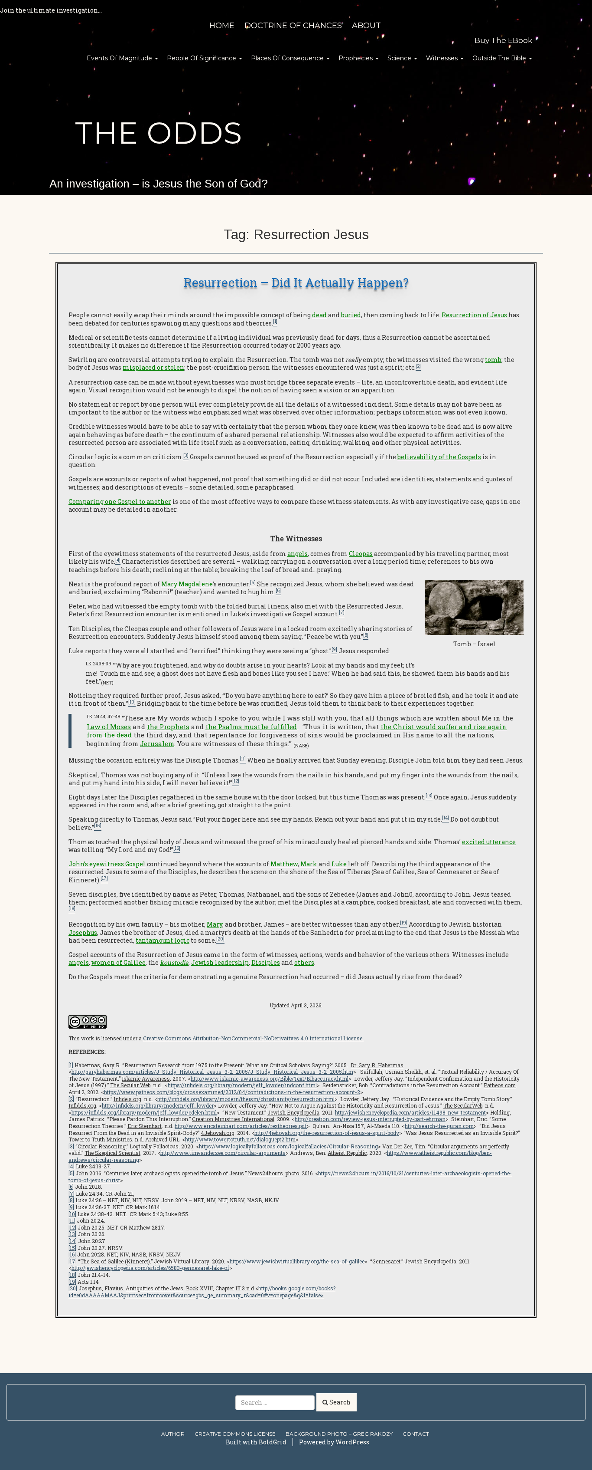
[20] (72, 1288)
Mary (214, 924)
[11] (71, 1220)
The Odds (158, 133)
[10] (72, 1213)
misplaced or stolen (153, 367)
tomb (493, 359)
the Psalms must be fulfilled (251, 726)
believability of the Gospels (439, 457)
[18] (72, 1274)
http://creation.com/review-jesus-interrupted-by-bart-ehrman (370, 1118)
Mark (308, 864)
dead (319, 315)
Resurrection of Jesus (474, 315)
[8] (71, 1200)
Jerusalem (157, 743)
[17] (72, 1261)
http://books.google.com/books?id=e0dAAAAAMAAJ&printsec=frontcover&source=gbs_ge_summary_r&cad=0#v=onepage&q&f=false (201, 1292)
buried (351, 315)
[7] (71, 1193)
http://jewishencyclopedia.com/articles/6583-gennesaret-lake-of (150, 1267)
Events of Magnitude (120, 58)
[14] (72, 1240)
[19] (72, 1281)
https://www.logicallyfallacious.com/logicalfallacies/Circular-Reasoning (288, 1146)
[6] (71, 1186)
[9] (71, 1207)
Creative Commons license (235, 1434)
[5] (71, 1173)
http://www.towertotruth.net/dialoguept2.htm (240, 1139)
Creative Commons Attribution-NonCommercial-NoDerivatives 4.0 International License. (253, 1038)
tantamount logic (162, 940)
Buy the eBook (503, 40)
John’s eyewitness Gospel (107, 864)
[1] (70, 1065)
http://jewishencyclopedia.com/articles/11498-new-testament (410, 1112)
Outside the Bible (500, 58)
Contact (416, 1434)
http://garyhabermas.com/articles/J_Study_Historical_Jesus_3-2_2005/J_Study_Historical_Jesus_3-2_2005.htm (212, 1071)
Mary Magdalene (187, 584)
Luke (339, 864)
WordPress (352, 1442)
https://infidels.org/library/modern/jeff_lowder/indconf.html (242, 1085)
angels (297, 553)
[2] (71, 1098)
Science (400, 58)
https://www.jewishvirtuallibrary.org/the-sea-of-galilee (297, 1261)
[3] (71, 1146)
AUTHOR (173, 1434)
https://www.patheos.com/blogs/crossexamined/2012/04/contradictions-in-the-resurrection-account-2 (232, 1092)
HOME (221, 25)
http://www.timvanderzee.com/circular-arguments (223, 1152)
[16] (72, 1254)
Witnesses (442, 58)
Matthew (284, 864)
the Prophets (168, 726)
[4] (71, 1166)
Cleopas (361, 553)
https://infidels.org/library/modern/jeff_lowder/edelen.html (144, 1112)
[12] (72, 1227)
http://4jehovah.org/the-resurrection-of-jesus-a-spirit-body (326, 1132)
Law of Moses (109, 726)
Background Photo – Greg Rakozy (339, 1434)
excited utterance (489, 842)
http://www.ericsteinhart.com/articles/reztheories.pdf (241, 1125)
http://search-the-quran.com (439, 1125)
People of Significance (202, 58)
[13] (72, 1233)
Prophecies (356, 58)
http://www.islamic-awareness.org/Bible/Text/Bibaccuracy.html (269, 1078)
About (366, 25)
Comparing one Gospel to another (119, 501)
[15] (72, 1247)
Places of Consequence (288, 58)
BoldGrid (272, 1442)
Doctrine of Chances (293, 25)
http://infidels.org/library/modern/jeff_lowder (158, 1105)
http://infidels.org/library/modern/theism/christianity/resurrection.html (246, 1098)
